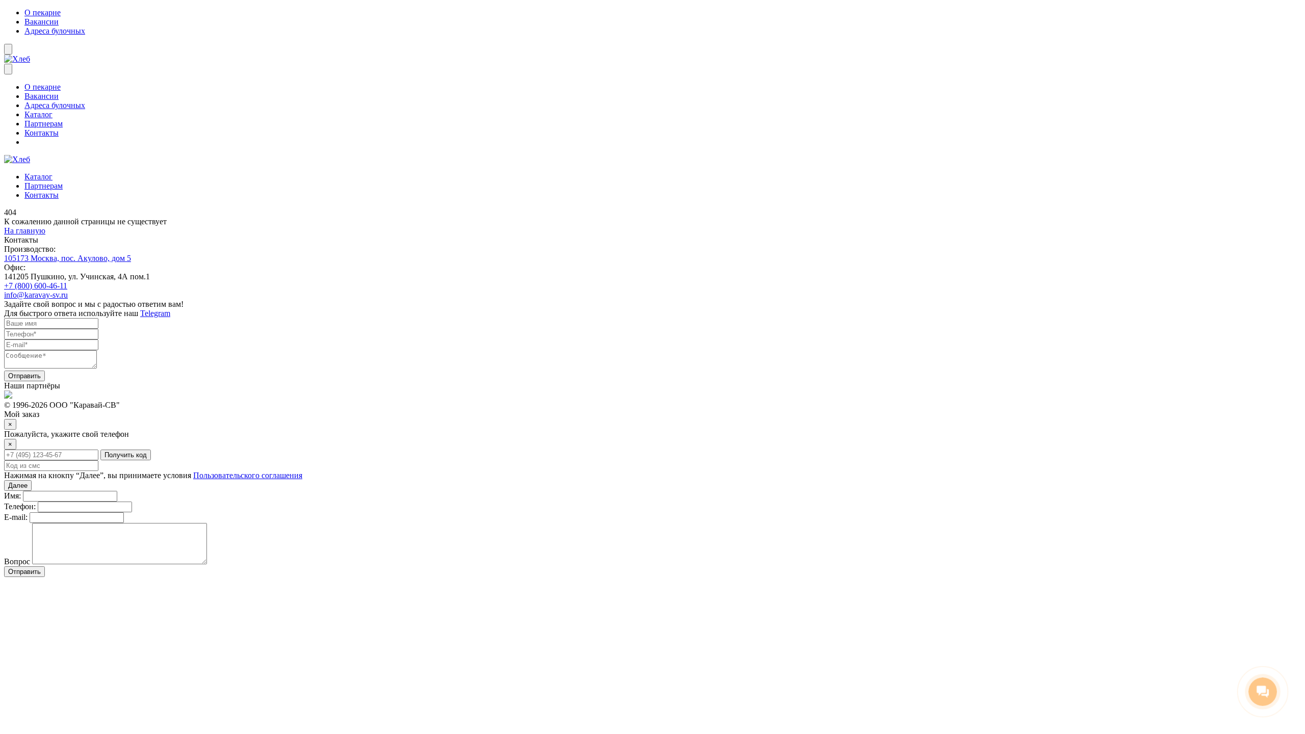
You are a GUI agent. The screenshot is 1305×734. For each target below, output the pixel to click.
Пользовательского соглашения (247, 475)
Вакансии (41, 21)
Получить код (126, 455)
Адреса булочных (54, 31)
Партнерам (43, 123)
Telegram (155, 313)
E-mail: (16, 517)
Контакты (41, 132)
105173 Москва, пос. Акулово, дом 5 (67, 258)
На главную (24, 230)
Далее (18, 485)
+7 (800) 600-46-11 (35, 285)
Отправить (24, 376)
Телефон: (20, 506)
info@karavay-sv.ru (36, 295)
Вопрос (17, 561)
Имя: (12, 495)
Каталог (38, 114)
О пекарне (42, 12)
